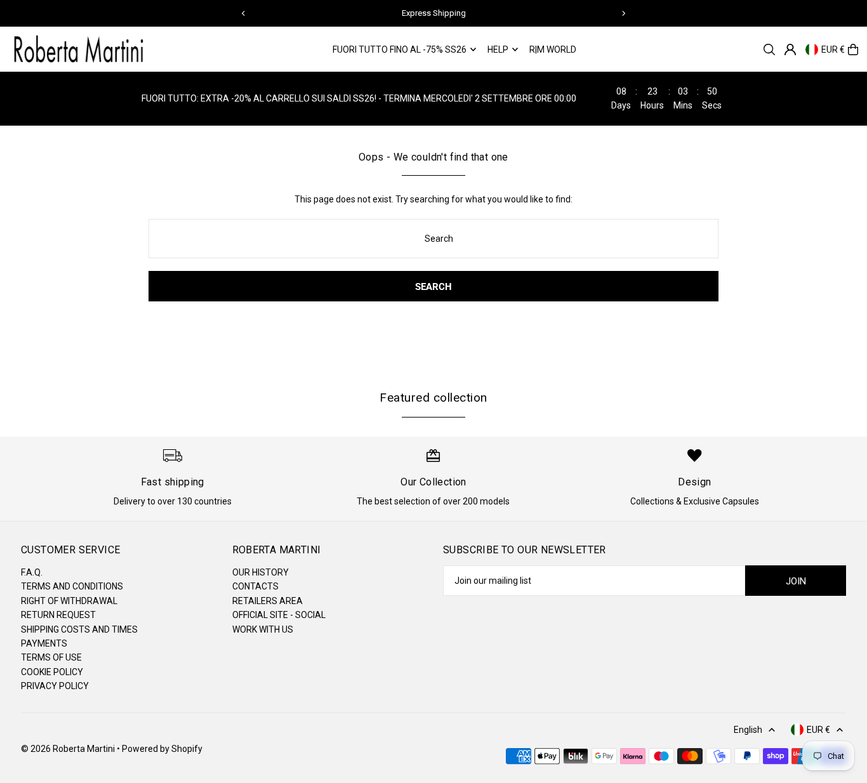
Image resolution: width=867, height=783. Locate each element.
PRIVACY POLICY (55, 686)
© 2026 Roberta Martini (69, 749)
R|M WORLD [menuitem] (552, 49)
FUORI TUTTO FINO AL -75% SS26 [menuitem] (400, 49)
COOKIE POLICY (52, 672)
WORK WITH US (262, 629)
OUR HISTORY (260, 572)
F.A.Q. (32, 572)
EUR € (833, 49)
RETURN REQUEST (58, 615)
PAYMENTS (44, 643)
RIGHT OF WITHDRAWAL (69, 601)
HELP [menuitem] (497, 49)
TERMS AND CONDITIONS (72, 586)
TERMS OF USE (51, 657)
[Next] (623, 13)
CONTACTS (255, 586)
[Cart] (853, 49)
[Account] (790, 49)
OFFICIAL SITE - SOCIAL (279, 615)
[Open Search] (769, 49)
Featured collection (433, 397)
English (748, 730)
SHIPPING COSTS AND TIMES (79, 629)
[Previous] (243, 13)
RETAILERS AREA (267, 601)
